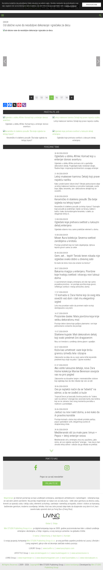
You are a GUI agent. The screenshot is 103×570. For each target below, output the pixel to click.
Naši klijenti (57, 536)
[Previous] (5, 61)
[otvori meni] (3, 15)
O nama (36, 536)
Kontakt (67, 536)
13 (41, 97)
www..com (65, 548)
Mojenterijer (8, 498)
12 (36, 97)
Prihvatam (91, 5)
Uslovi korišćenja (72, 565)
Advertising (45, 536)
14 (46, 97)
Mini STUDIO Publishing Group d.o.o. (18, 528)
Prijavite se (51, 483)
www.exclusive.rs (80, 553)
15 (51, 97)
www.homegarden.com (47, 558)
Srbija (55, 523)
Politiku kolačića (70, 6)
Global (48, 523)
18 (67, 97)
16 (57, 97)
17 (62, 97)
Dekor (5, 22)
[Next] (98, 61)
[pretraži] (100, 16)
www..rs (48, 548)
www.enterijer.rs (26, 558)
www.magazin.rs (40, 553)
